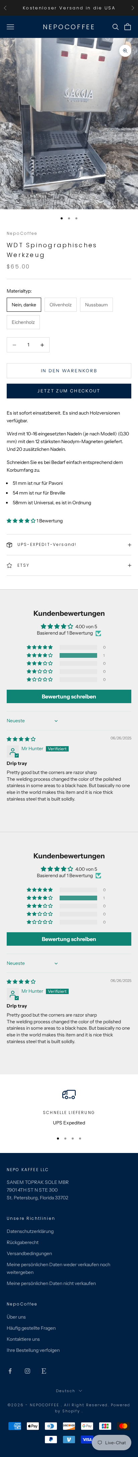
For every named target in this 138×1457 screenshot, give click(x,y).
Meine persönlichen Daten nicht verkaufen (51, 1283)
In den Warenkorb (69, 370)
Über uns (16, 1317)
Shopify (72, 1411)
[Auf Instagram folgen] (27, 1371)
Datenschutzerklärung (30, 1231)
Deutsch (66, 1391)
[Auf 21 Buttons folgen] (44, 1371)
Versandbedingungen (29, 1253)
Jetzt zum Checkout (69, 390)
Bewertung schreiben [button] (69, 696)
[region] (69, 1107)
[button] (22, 521)
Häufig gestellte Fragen (31, 1328)
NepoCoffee (22, 233)
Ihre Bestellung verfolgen (33, 1350)
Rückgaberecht (23, 1242)
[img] (21, 739)
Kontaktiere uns (23, 1339)
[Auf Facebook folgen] (10, 1371)
